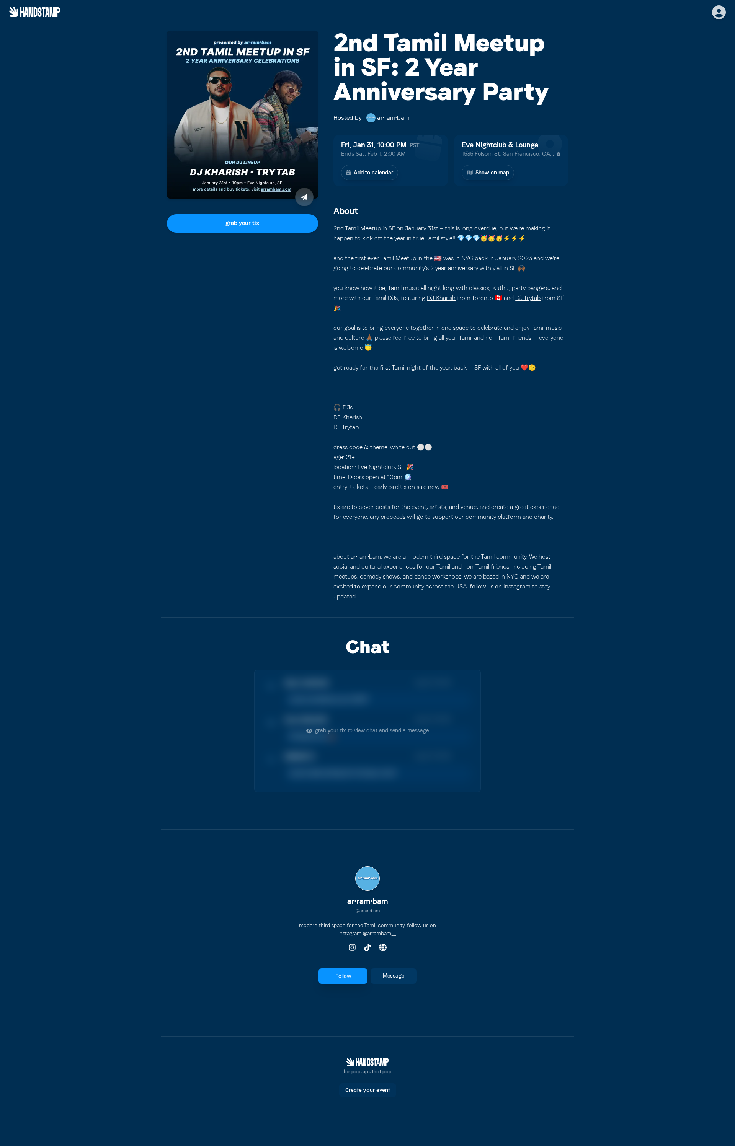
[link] (367, 890)
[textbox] (450, 412)
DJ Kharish (441, 298)
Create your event (367, 1090)
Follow (343, 976)
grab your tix (242, 223)
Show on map (492, 173)
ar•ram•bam (366, 556)
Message (393, 976)
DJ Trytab (528, 298)
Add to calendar (373, 173)
